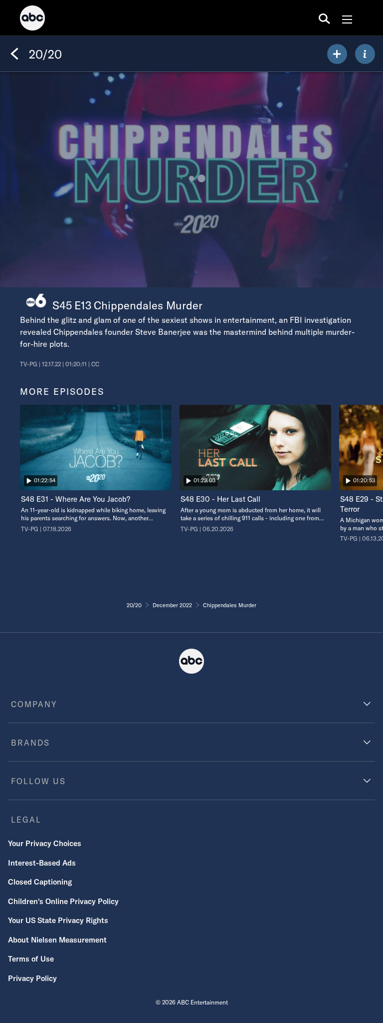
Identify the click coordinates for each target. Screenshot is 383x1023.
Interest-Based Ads (42, 863)
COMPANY (34, 704)
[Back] (14, 54)
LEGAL (26, 819)
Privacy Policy (32, 978)
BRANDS (30, 742)
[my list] (337, 54)
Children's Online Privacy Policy (63, 901)
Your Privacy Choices (44, 843)
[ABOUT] (365, 54)
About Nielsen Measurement (57, 940)
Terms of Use (31, 959)
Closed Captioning (40, 882)
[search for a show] (324, 17)
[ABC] (32, 19)
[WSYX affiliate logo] (36, 300)
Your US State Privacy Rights (58, 920)
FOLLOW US (38, 781)
